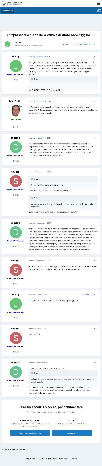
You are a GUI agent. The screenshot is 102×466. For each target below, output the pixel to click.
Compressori (36, 45)
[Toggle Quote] (32, 79)
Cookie (74, 459)
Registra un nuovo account (30, 433)
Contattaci (63, 459)
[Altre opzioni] (95, 56)
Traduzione (30, 459)
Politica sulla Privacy (48, 459)
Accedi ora (71, 433)
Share (67, 44)
